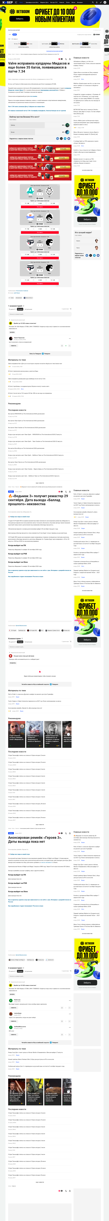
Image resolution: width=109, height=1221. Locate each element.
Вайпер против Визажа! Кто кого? (24, 117)
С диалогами (65, 343)
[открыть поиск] (93, 2)
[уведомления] (97, 2)
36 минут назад (18, 1063)
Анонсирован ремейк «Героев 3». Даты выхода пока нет (25, 742)
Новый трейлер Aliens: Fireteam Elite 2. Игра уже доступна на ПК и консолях (87, 568)
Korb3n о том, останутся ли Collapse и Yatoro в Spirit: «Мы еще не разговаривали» (87, 151)
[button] (70, 373)
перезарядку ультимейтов (49, 90)
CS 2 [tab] (10, 34)
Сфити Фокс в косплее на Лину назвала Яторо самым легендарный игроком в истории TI (86, 74)
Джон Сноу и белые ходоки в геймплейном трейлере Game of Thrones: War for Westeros (87, 617)
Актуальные (28, 344)
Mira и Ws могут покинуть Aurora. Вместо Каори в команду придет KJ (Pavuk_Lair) (86, 133)
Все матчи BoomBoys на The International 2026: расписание (26, 483)
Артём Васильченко (21, 660)
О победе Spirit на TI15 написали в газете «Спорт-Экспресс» (86, 142)
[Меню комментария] (70, 373)
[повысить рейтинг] (62, 380)
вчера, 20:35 (17, 1049)
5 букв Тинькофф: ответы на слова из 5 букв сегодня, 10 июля (26, 797)
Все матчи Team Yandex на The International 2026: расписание (26, 462)
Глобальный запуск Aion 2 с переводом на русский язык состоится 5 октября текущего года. (87, 578)
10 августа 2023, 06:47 (20, 374)
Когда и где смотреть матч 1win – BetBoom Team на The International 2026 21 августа (33, 510)
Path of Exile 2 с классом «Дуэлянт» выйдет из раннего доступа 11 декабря (30, 729)
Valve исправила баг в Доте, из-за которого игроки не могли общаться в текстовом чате (35, 398)
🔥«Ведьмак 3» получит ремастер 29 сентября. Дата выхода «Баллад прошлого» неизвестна (41, 521)
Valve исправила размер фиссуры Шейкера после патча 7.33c (26, 413)
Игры (13, 521)
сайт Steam (17, 327)
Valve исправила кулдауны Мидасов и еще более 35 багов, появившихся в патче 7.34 (40, 54)
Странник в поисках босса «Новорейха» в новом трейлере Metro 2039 (86, 597)
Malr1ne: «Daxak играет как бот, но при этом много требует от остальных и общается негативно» (87, 85)
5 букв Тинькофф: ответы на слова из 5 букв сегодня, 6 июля (26, 817)
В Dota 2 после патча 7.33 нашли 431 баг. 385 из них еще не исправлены (30, 428)
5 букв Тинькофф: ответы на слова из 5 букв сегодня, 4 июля (26, 831)
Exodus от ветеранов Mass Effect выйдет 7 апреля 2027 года (86, 588)
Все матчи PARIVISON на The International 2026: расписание (26, 448)
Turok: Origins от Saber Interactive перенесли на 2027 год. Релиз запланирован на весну (34, 736)
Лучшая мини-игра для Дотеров (24, 690)
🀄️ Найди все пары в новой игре (19, 551)
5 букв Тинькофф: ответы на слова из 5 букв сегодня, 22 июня (27, 845)
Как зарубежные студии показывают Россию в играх (25, 611)
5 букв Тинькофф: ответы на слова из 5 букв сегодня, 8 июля (26, 810)
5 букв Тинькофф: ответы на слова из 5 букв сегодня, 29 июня (27, 838)
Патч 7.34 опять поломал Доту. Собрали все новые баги (26, 106)
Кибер (9, 54)
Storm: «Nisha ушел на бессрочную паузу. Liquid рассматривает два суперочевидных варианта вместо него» (86, 122)
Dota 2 (13, 54)
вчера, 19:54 (17, 1036)
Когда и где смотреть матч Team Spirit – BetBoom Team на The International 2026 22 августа (35, 490)
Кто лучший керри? (83, 232)
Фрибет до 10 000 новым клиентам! (25, 358)
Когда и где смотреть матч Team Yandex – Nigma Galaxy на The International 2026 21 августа (35, 503)
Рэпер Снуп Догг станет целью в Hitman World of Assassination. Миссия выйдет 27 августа (86, 558)
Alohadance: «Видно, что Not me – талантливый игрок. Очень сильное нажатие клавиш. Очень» (87, 63)
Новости (18, 54)
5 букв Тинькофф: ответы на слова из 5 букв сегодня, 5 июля (26, 824)
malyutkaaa (17, 1048)
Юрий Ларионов (19, 372)
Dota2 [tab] (14, 34)
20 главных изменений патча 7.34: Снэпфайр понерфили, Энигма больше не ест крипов (37, 110)
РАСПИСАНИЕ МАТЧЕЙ (14, 30)
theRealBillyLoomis (20, 1061)
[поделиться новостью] (70, 59)
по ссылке (33, 96)
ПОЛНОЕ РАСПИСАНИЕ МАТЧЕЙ (54, 51)
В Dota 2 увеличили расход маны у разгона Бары (23, 406)
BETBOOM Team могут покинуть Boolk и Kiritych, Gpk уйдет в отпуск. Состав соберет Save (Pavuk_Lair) (87, 111)
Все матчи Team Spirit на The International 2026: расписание (26, 455)
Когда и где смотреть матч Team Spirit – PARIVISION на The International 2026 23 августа (35, 469)
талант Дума (19, 90)
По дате (11, 344)
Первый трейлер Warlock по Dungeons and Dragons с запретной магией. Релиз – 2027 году (87, 607)
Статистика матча (23, 47)
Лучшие (20, 344)
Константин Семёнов (22, 325)
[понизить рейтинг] (69, 380)
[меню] (16, 2)
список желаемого (46, 897)
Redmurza (17, 1034)
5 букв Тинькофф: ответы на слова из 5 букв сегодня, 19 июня (26, 852)
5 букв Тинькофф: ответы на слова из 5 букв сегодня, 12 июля (26, 790)
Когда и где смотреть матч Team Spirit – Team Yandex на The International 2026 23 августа (35, 476)
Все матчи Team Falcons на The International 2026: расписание (27, 497)
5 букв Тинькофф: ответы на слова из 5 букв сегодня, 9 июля (26, 804)
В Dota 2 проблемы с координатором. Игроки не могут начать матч (28, 421)
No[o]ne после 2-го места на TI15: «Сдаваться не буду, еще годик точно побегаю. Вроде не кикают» (85, 161)
